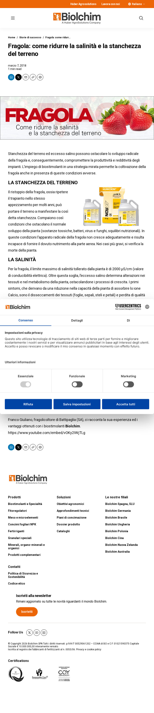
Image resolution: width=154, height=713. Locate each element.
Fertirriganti (16, 531)
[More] (144, 4)
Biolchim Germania (118, 510)
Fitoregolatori (17, 510)
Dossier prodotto (68, 524)
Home (11, 37)
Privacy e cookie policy (88, 649)
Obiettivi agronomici (70, 504)
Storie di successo (30, 37)
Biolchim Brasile (116, 517)
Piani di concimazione (71, 517)
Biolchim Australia (117, 551)
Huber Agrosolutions (83, 4)
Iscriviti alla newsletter (33, 596)
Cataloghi (63, 531)
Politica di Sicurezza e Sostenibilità (23, 575)
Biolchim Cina (114, 538)
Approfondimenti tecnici (73, 510)
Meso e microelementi (23, 517)
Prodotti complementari (24, 554)
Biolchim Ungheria (117, 524)
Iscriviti (26, 612)
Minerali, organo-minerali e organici (26, 546)
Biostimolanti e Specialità (25, 504)
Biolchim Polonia (116, 531)
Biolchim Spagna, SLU (120, 504)
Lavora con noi (110, 4)
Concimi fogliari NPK (22, 524)
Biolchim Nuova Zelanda (121, 544)
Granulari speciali (19, 538)
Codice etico (16, 583)
